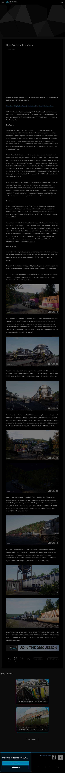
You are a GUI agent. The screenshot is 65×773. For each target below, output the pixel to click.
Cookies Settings (16, 767)
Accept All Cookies (15, 763)
